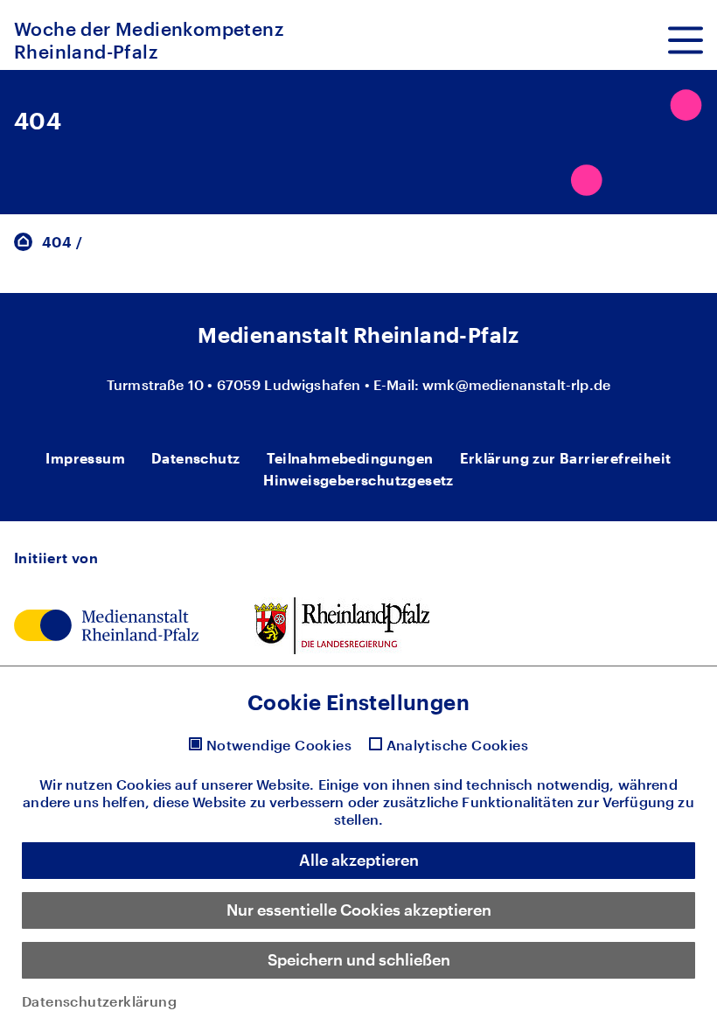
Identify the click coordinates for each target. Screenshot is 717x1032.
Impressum (85, 458)
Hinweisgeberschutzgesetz (358, 479)
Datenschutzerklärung (99, 1001)
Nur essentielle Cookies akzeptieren (358, 909)
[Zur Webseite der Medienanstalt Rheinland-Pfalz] (106, 623)
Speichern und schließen (359, 959)
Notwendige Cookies (279, 745)
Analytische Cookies (457, 745)
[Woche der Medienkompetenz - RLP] (23, 240)
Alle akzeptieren (359, 859)
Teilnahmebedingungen (350, 458)
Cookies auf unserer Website (213, 784)
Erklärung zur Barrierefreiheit (566, 458)
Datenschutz (195, 458)
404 (57, 242)
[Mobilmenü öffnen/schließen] (685, 40)
